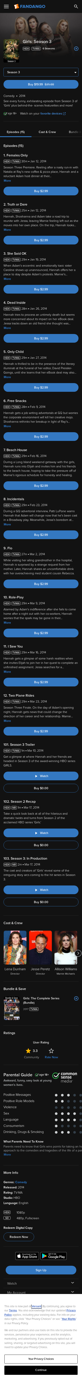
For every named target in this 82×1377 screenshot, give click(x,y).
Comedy (21, 1182)
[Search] (76, 6)
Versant (36, 1306)
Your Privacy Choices (41, 1359)
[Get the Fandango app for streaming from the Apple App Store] (27, 1256)
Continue (41, 1370)
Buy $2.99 (41, 191)
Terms (13, 1310)
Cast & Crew (47, 132)
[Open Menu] (6, 6)
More (7, 181)
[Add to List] (76, 49)
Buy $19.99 (49, 84)
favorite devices (51, 113)
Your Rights (69, 1319)
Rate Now (51, 1057)
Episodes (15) (16, 132)
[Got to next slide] (78, 953)
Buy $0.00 (41, 788)
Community (31, 1057)
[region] (41, 1335)
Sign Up (41, 1270)
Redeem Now (19, 1237)
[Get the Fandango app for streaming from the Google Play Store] (53, 1256)
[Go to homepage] (30, 6)
